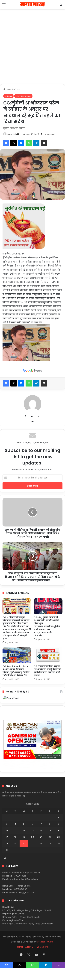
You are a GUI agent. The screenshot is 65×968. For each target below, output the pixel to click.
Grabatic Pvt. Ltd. (45, 941)
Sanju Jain (12, 134)
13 (32, 830)
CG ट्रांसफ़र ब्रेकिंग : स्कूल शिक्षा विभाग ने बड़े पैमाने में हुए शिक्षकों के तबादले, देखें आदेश (47, 671)
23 (58, 837)
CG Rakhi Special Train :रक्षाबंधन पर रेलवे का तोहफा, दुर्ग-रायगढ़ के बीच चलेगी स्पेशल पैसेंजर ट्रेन (16, 671)
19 (24, 837)
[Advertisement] (32, 50)
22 (49, 837)
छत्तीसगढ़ (16, 89)
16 (58, 830)
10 (7, 830)
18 (15, 837)
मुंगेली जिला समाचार (23, 96)
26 (24, 843)
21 (41, 837)
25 (15, 843)
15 (50, 830)
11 (15, 830)
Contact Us (42, 946)
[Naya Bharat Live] (32, 4)
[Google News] (32, 370)
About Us (30, 946)
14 (41, 830)
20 (32, 837)
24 (6, 843)
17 (7, 837)
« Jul (4, 858)
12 (24, 830)
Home (8, 89)
